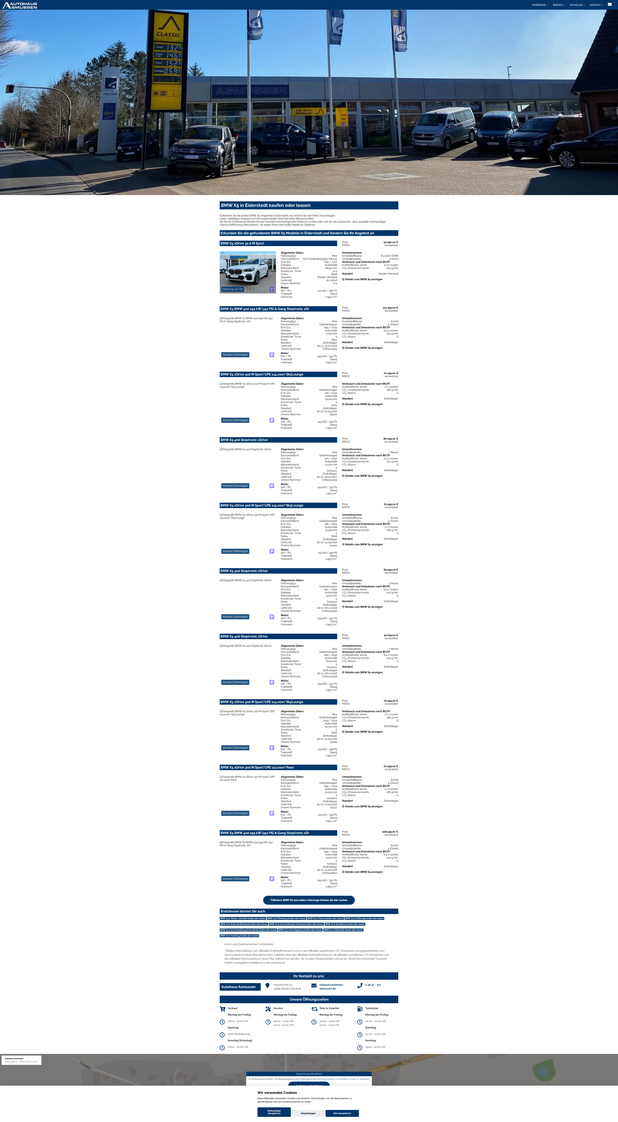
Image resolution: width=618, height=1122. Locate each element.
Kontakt (595, 5)
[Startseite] (19, 5)
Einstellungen (308, 1113)
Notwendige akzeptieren (274, 1112)
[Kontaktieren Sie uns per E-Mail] (610, 4)
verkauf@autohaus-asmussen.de (331, 986)
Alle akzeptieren (342, 1113)
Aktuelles (576, 5)
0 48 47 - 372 (373, 984)
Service (557, 5)
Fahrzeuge (539, 5)
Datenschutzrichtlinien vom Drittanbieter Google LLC (337, 1079)
